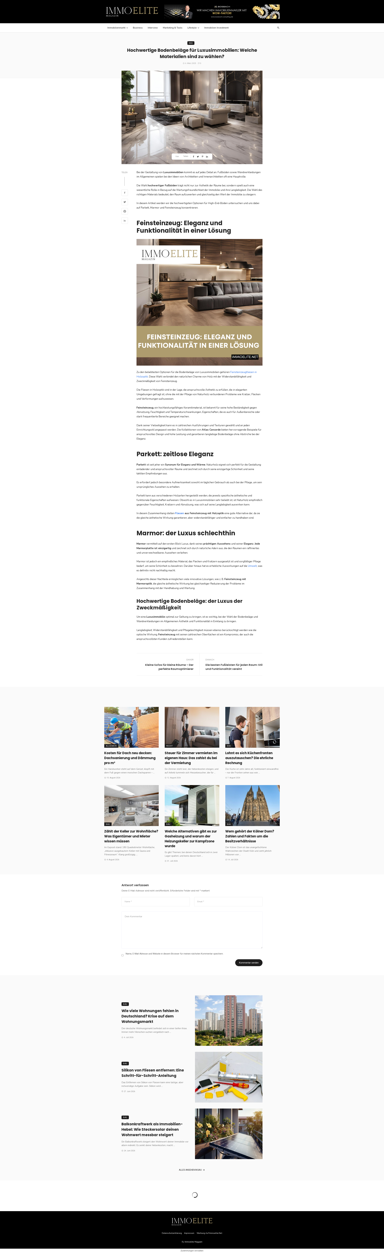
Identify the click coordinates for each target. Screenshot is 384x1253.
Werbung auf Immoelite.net (209, 1233)
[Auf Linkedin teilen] (207, 156)
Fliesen (179, 513)
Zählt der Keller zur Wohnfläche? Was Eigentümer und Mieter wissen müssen (131, 836)
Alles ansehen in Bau (190, 1170)
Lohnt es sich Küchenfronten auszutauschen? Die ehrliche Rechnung (249, 758)
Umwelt (252, 566)
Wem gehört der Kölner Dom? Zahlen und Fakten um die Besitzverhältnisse (249, 836)
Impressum (189, 1233)
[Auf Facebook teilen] (194, 156)
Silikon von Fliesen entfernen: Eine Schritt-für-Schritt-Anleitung (153, 1073)
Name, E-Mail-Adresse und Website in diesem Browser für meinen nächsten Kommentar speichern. (174, 953)
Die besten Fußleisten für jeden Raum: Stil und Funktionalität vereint (234, 667)
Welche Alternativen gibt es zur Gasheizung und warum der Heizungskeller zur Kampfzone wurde (191, 838)
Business (138, 27)
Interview (153, 27)
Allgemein (111, 746)
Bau (191, 43)
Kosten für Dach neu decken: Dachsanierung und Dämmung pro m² (130, 758)
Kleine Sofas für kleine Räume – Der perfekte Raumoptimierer (169, 667)
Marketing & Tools (172, 27)
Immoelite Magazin (193, 1241)
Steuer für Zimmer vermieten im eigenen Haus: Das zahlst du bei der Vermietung (191, 758)
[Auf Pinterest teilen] (203, 156)
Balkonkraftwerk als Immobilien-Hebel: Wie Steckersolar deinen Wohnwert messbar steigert (152, 1129)
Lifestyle (192, 27)
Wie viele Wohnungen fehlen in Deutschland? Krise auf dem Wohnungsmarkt (150, 1016)
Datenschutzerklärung (172, 1233)
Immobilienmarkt (116, 27)
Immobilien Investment (216, 27)
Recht (169, 746)
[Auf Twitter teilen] (198, 156)
